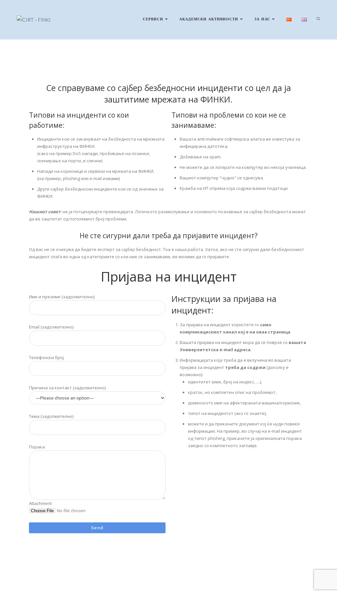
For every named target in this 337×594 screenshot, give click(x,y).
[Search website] (318, 19)
